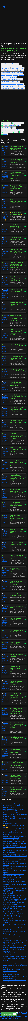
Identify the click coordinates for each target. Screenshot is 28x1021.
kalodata (15, 75)
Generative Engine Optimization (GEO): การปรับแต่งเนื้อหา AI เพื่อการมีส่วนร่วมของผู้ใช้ (15, 856)
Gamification (8, 70)
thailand (5, 134)
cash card (8, 77)
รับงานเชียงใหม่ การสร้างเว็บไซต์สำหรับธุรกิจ (15, 940)
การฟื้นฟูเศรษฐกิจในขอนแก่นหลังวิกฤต (13, 942)
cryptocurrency (5, 66)
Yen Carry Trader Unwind (8, 84)
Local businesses (18, 123)
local (16, 130)
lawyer (3, 75)
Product (5, 125)
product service (7, 132)
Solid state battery (16, 66)
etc (14, 127)
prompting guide (6, 64)
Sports (3, 86)
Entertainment (7, 123)
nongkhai (20, 73)
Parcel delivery (18, 79)
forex (2, 77)
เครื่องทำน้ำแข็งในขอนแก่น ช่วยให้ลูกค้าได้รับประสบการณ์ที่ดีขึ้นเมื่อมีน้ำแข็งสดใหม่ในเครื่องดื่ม (14, 958)
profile (16, 132)
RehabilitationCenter (7, 79)
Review (12, 125)
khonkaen (9, 75)
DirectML (20, 70)
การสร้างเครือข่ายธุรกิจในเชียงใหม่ (12, 935)
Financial (13, 82)
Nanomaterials (5, 68)
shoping (13, 73)
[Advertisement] (14, 23)
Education (22, 86)
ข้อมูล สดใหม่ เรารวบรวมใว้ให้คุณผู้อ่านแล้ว (12, 804)
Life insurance (5, 82)
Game (15, 70)
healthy (21, 75)
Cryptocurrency (5, 73)
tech (18, 82)
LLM (2, 70)
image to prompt (7, 130)
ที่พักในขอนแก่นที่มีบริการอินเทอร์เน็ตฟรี (14, 944)
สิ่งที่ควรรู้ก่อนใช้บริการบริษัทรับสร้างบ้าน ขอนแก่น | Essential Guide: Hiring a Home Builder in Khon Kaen (15, 814)
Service (18, 125)
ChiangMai (21, 88)
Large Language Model (17, 68)
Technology (20, 84)
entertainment (7, 127)
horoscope (15, 64)
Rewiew (14, 77)
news (21, 130)
